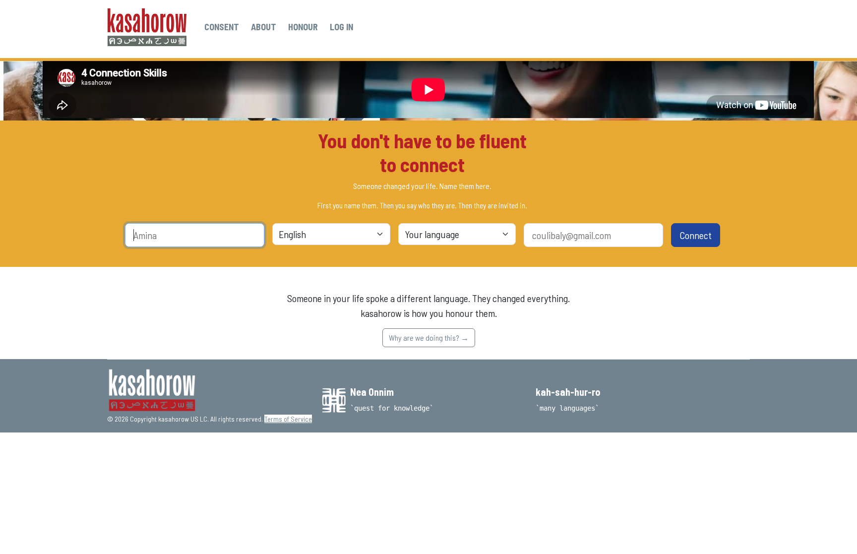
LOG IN (341, 26)
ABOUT (263, 26)
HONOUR (303, 26)
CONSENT (221, 26)
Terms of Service (288, 419)
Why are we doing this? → (429, 337)
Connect (695, 235)
